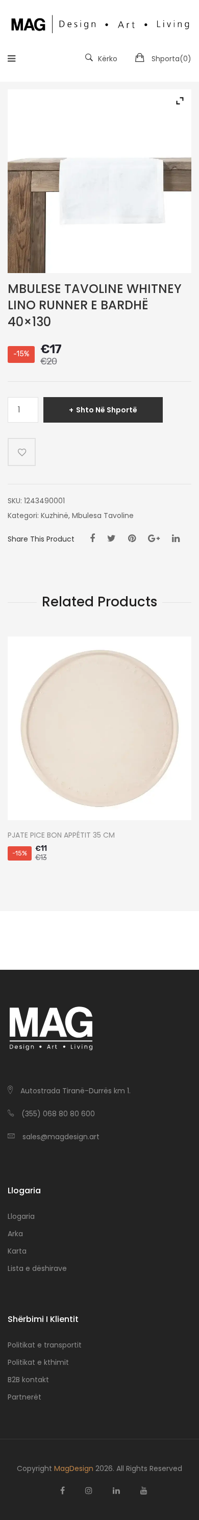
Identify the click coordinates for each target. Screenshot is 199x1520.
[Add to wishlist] (22, 452)
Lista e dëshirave (37, 1268)
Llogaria (21, 1216)
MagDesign (73, 1468)
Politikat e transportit (45, 1345)
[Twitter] (111, 538)
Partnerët (24, 1397)
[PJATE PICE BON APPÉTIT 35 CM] (99, 728)
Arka (15, 1234)
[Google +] (154, 538)
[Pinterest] (132, 538)
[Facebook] (92, 538)
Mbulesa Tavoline (103, 515)
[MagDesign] (99, 23)
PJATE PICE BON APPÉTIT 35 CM (61, 835)
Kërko (107, 59)
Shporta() (171, 59)
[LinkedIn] (176, 538)
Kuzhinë (54, 515)
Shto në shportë (106, 410)
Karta (17, 1251)
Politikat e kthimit (38, 1362)
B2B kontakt (28, 1380)
